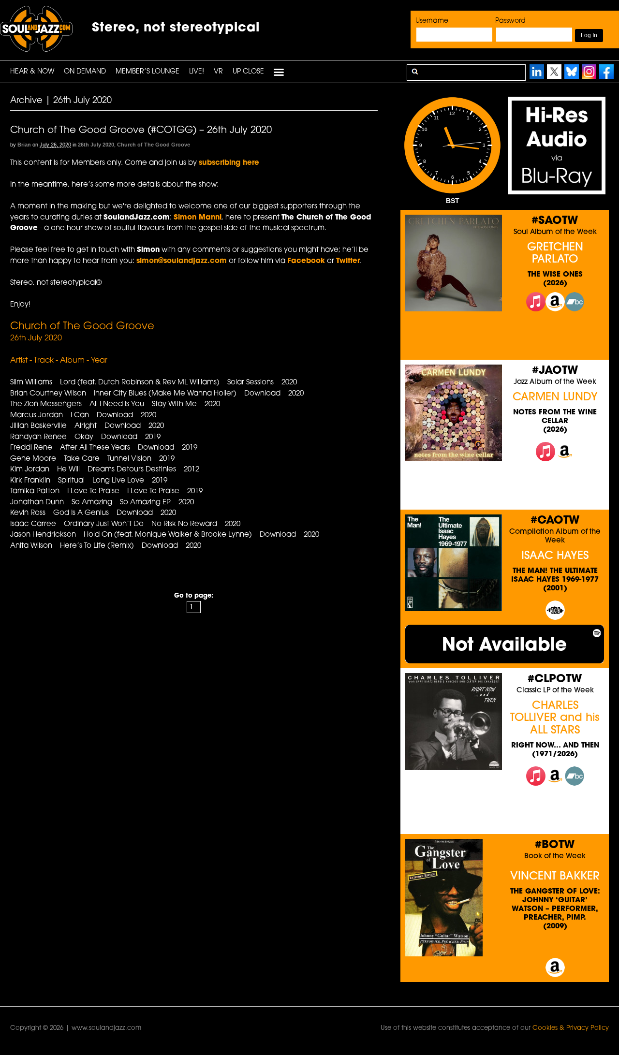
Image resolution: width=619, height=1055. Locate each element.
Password (510, 21)
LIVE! (196, 71)
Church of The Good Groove (153, 144)
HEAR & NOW (32, 71)
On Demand (85, 71)
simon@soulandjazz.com (181, 261)
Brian (24, 144)
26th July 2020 (96, 144)
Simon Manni (197, 217)
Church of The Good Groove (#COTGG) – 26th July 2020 (141, 130)
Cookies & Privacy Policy (570, 1028)
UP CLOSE (248, 71)
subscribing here (229, 163)
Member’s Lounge (147, 71)
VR (218, 71)
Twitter (348, 261)
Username (431, 21)
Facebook (306, 261)
